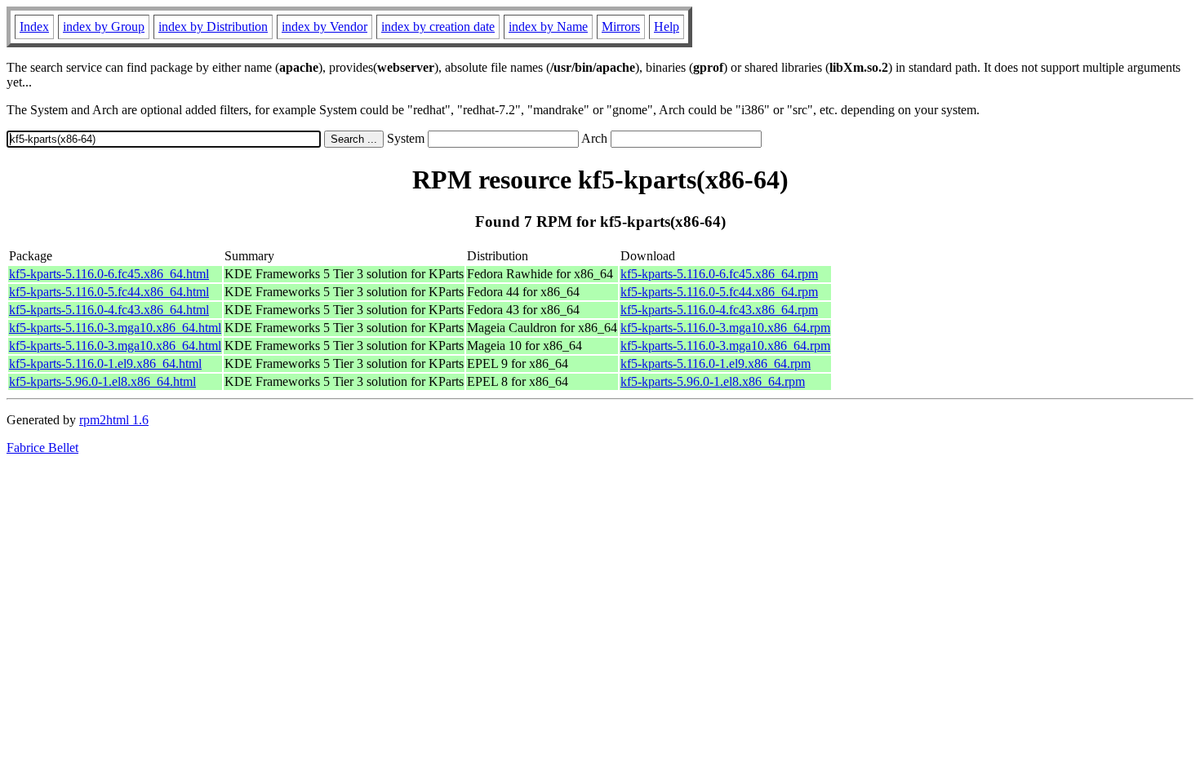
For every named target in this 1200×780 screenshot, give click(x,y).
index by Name (548, 26)
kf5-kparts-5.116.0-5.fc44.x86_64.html (109, 292)
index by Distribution (213, 26)
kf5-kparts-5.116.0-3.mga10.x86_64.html (115, 328)
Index (34, 26)
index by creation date (438, 26)
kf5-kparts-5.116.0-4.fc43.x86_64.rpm (719, 310)
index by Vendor (324, 26)
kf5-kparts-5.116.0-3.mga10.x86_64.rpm (725, 328)
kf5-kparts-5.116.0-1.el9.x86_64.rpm (715, 363)
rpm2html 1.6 (114, 420)
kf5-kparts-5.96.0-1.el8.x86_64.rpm (712, 381)
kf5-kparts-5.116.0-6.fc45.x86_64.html (109, 274)
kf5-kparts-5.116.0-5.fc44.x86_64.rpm (719, 292)
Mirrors (621, 26)
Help (666, 26)
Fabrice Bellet (42, 447)
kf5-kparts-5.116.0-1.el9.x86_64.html (105, 363)
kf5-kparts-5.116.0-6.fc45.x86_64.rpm (719, 274)
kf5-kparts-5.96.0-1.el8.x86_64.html (102, 381)
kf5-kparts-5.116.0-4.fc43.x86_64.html (109, 310)
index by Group (103, 26)
